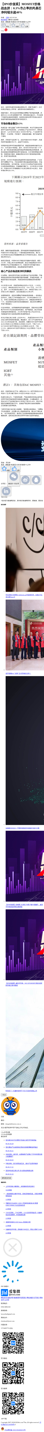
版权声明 (10, 1297)
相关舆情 (4, 20)
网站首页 (4, 1297)
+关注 (4, 1095)
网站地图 (30, 1297)
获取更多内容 (6, 1178)
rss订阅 (6, 1300)
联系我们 (23, 1297)
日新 (7, 17)
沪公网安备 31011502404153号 (15, 1430)
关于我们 (36, 1297)
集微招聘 (17, 1297)
